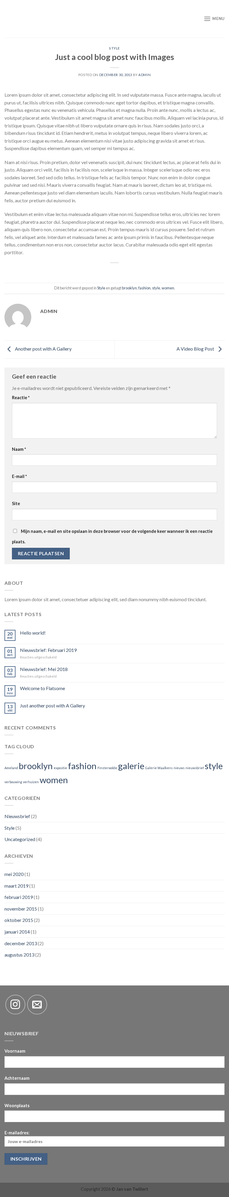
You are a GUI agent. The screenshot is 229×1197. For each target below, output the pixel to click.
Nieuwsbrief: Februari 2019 (48, 650)
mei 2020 (14, 874)
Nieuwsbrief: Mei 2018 (44, 669)
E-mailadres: (17, 1132)
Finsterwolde (107, 768)
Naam (19, 449)
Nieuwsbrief (17, 816)
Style (114, 48)
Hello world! (33, 632)
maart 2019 (16, 886)
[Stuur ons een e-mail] (37, 1005)
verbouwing (13, 782)
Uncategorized (19, 839)
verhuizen (31, 782)
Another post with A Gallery (43, 348)
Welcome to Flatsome (42, 688)
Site (16, 503)
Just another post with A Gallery (52, 705)
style (156, 288)
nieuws (179, 768)
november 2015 (20, 908)
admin (144, 75)
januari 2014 (17, 931)
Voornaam (14, 1050)
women (168, 288)
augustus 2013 (19, 954)
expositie (60, 768)
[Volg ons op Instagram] (15, 1005)
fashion (144, 288)
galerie (131, 766)
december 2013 (20, 943)
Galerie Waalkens (159, 768)
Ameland (11, 768)
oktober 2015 (18, 920)
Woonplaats (17, 1105)
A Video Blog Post (196, 348)
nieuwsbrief (194, 768)
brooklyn (129, 288)
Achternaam (17, 1078)
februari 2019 (18, 897)
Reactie (21, 397)
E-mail (19, 476)
